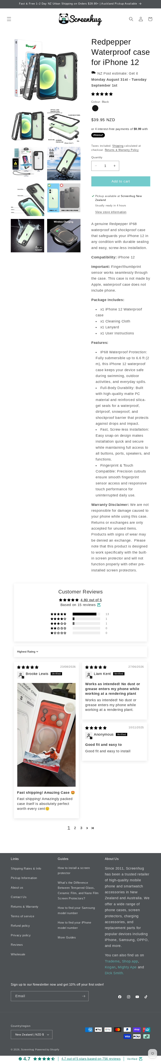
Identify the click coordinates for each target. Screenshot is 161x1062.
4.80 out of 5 (91, 600)
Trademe (112, 961)
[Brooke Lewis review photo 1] (46, 735)
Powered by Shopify (47, 1049)
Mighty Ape (127, 967)
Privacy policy (21, 935)
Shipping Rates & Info (26, 868)
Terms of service (22, 916)
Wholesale (18, 954)
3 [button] (81, 828)
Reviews (17, 944)
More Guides (67, 937)
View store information (111, 212)
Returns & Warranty (24, 906)
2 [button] (75, 828)
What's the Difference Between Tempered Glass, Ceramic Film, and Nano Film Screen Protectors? (78, 890)
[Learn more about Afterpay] (98, 134)
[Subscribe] (83, 996)
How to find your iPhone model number (74, 925)
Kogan (110, 967)
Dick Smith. (114, 973)
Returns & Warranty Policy (122, 149)
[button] (9, 19)
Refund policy (20, 925)
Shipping (117, 145)
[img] (27, 667)
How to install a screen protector (74, 870)
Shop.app (130, 961)
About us (17, 887)
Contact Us (19, 897)
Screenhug (27, 1049)
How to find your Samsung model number (76, 910)
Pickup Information (24, 878)
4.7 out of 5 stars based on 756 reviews (91, 1058)
